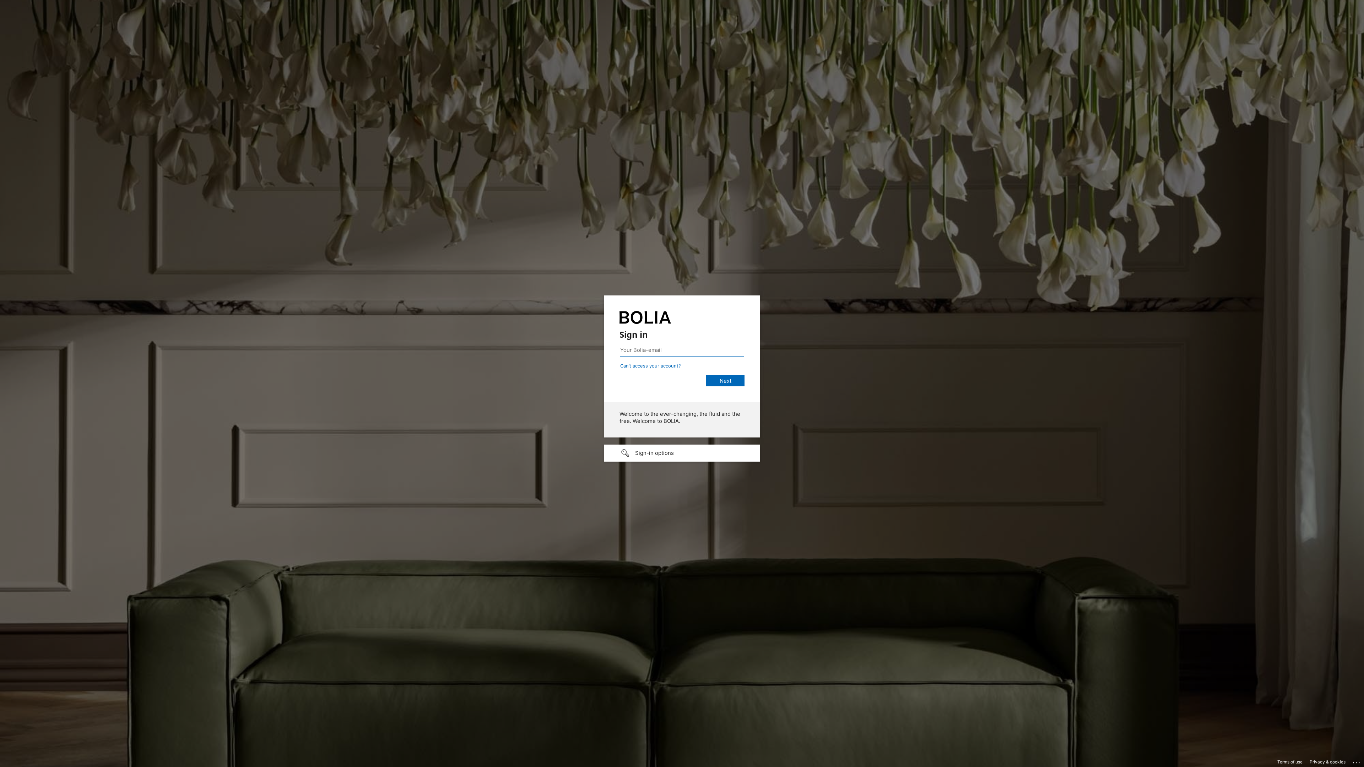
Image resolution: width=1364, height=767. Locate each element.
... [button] (1357, 761)
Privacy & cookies (1328, 762)
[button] (682, 453)
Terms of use (1290, 762)
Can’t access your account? (650, 366)
